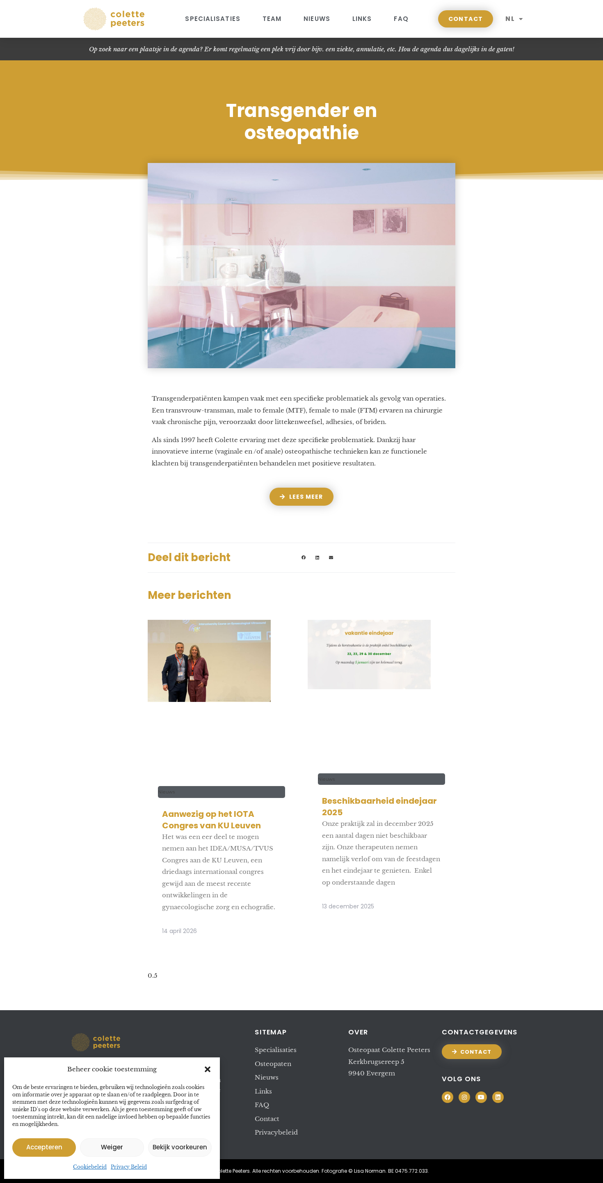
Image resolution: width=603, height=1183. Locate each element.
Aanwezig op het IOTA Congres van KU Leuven (211, 819)
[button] (207, 1069)
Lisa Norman (370, 1170)
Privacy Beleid (129, 1167)
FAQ (401, 18)
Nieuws (317, 18)
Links (362, 18)
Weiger (112, 1147)
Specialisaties (212, 18)
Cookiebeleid (90, 1167)
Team (272, 18)
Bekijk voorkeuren (180, 1147)
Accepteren (44, 1147)
